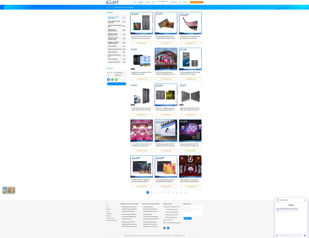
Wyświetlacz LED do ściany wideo (116, 17)
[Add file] (277, 235)
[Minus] (305, 200)
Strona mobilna (110, 218)
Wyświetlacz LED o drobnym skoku (116, 38)
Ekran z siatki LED (116, 59)
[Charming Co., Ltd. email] (108, 79)
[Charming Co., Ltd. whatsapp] (112, 79)
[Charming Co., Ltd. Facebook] (164, 228)
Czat (116, 83)
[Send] (305, 235)
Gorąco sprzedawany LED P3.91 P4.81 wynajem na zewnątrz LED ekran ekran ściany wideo (189, 145)
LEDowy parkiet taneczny (116, 49)
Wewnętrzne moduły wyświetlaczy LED (116, 42)
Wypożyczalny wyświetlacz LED (116, 30)
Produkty (108, 209)
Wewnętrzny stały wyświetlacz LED (116, 34)
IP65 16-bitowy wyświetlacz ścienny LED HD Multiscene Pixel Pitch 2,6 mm (165, 74)
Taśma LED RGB (116, 46)
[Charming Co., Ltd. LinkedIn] (168, 228)
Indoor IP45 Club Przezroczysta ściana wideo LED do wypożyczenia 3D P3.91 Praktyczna (151, 217)
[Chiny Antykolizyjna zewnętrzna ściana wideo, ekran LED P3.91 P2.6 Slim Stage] (141, 95)
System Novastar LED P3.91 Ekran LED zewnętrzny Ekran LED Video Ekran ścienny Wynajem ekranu (129, 209)
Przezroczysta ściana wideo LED (116, 22)
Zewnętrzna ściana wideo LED (116, 26)
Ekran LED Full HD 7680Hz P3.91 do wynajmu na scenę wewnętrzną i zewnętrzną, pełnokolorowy (141, 38)
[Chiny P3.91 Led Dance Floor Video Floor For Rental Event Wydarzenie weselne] (141, 130)
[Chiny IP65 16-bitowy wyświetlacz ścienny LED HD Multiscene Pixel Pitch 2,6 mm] (166, 59)
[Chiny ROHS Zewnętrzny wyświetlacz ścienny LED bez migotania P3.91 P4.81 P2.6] (190, 166)
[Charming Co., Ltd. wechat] (116, 79)
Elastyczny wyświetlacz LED (116, 55)
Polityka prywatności (111, 220)
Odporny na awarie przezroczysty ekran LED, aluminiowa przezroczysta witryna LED (150, 209)
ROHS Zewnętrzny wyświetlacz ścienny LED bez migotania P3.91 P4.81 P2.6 (190, 181)
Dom (107, 206)
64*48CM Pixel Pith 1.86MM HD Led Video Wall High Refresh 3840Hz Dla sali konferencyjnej (140, 181)
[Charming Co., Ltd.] (112, 2)
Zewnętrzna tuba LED (116, 62)
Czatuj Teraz (196, 2)
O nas (107, 211)
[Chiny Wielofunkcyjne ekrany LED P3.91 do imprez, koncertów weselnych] (166, 130)
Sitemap (108, 215)
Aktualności (109, 213)
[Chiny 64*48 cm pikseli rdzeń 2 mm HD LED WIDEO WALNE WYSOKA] (166, 166)
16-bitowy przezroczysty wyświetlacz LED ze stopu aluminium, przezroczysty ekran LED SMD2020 (150, 224)
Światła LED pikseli (116, 52)
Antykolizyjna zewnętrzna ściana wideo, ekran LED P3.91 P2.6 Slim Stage (141, 109)
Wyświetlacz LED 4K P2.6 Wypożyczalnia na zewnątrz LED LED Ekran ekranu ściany (129, 224)
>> (185, 192)
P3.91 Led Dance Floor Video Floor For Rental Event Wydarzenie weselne (141, 145)
